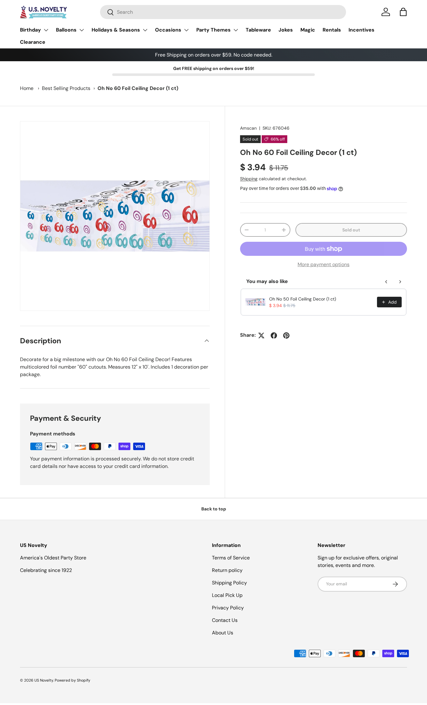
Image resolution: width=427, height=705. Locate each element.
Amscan (248, 128)
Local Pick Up (227, 595)
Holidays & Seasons (116, 30)
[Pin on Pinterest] (286, 335)
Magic (307, 30)
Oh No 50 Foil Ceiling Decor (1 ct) (302, 299)
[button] (403, 12)
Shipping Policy (229, 582)
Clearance (32, 42)
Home (26, 88)
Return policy (227, 570)
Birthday (30, 30)
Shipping (249, 178)
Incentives (361, 30)
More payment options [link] (323, 264)
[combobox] (223, 12)
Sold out (351, 230)
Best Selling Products (66, 88)
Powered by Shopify (72, 680)
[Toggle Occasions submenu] (186, 30)
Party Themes (213, 30)
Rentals (332, 30)
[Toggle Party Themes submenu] (235, 30)
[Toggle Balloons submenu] (81, 30)
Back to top (213, 509)
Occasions (168, 30)
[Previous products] (386, 281)
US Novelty (43, 680)
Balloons (66, 30)
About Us (222, 632)
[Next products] (400, 281)
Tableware (258, 30)
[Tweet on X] (261, 335)
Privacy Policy (228, 607)
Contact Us (225, 620)
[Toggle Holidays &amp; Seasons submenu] (145, 30)
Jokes (286, 30)
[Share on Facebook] (274, 335)
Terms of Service (231, 557)
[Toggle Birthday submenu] (46, 30)
